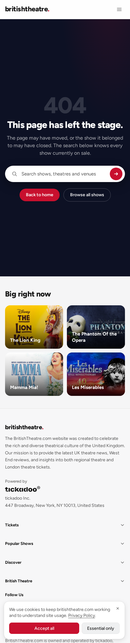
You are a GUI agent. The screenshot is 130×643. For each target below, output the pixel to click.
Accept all (44, 628)
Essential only (100, 628)
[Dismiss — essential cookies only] (117, 608)
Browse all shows (87, 194)
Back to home (39, 194)
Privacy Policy (81, 615)
